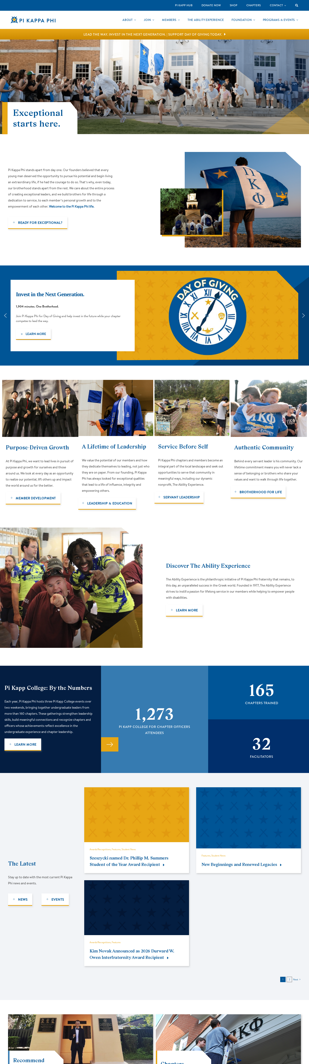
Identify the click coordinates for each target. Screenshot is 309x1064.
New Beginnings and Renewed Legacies (239, 864)
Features (116, 849)
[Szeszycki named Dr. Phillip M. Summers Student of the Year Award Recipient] (136, 790)
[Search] (296, 5)
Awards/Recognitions (100, 849)
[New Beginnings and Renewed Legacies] (248, 790)
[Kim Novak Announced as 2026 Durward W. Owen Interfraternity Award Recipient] (136, 883)
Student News (129, 849)
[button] (207, 315)
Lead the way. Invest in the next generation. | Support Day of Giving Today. (153, 34)
